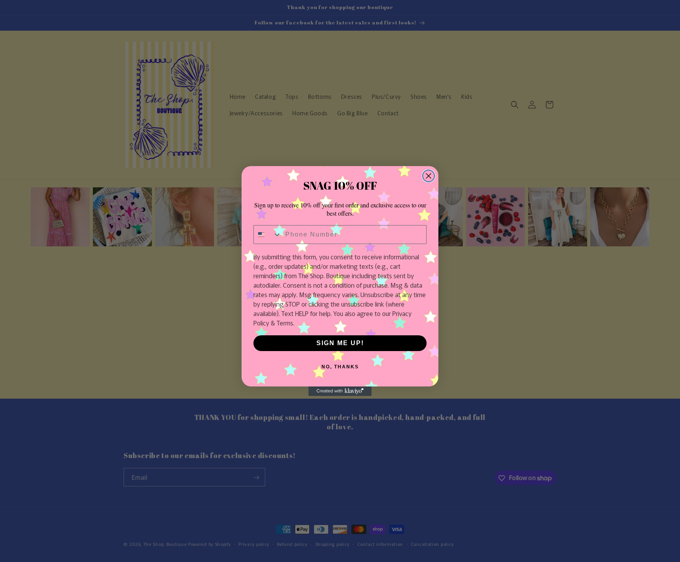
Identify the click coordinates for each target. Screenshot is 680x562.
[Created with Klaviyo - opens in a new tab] (340, 391)
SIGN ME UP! (340, 343)
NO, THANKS (340, 367)
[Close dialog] (428, 176)
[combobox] (267, 235)
